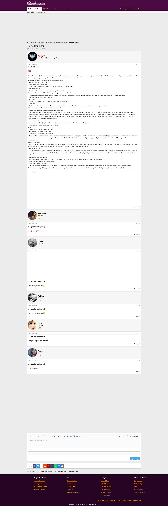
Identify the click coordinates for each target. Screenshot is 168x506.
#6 (139, 361)
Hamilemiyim (66, 9)
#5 (139, 333)
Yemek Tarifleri (71, 487)
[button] (55, 9)
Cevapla (138, 207)
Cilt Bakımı (70, 489)
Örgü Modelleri (105, 489)
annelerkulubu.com (39, 489)
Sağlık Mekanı (138, 481)
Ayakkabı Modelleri (39, 481)
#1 (139, 64)
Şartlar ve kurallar (110, 501)
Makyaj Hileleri (138, 489)
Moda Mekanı (105, 481)
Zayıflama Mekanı (139, 492)
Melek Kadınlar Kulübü (40, 487)
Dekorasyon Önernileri (40, 484)
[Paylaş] (137, 65)
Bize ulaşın (101, 501)
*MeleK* (30, 49)
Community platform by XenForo (84, 504)
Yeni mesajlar (30, 12)
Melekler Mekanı (34, 9)
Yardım (129, 501)
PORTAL (46, 9)
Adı (29, 450)
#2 (139, 223)
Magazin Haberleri (106, 487)
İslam (135, 487)
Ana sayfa (135, 501)
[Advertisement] (84, 28)
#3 (139, 251)
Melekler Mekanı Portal (73, 492)
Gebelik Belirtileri (72, 481)
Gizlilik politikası (121, 501)
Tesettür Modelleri (106, 492)
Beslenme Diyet (138, 484)
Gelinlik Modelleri (106, 484)
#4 (139, 306)
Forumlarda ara (40, 12)
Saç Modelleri (71, 484)
